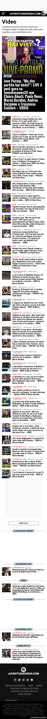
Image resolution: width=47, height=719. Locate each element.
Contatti (30, 685)
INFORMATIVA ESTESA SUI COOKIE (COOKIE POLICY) (24, 691)
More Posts (23, 523)
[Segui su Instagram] (23, 679)
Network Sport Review (24, 694)
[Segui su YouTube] (31, 679)
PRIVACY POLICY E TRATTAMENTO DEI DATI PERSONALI (24, 688)
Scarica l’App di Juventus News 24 (15, 685)
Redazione (39, 685)
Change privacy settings (38, 717)
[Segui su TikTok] (27, 679)
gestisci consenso (11, 700)
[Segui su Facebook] (15, 679)
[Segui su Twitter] (19, 679)
